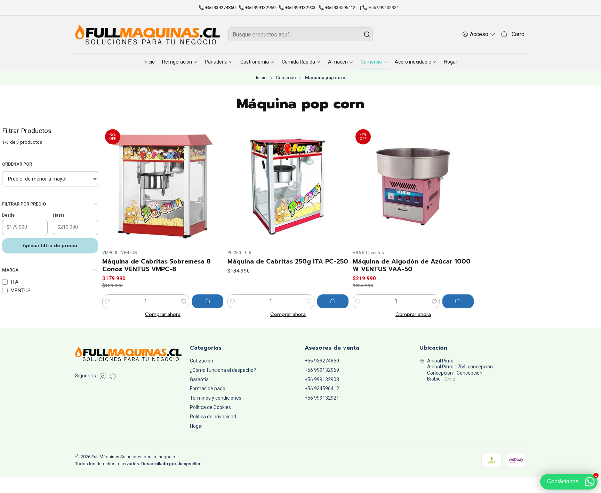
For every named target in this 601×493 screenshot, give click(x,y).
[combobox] (300, 34)
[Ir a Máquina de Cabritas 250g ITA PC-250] (287, 186)
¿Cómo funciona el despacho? (223, 370)
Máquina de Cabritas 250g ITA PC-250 (287, 261)
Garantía (199, 379)
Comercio (286, 77)
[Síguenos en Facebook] (112, 376)
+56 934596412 (322, 388)
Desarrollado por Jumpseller (171, 463)
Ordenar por (17, 164)
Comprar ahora (163, 314)
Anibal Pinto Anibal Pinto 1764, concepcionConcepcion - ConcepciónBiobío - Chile (460, 370)
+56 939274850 (322, 361)
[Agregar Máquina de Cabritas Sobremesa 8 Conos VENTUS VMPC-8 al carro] (207, 301)
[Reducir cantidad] (107, 301)
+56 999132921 (322, 398)
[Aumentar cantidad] (184, 301)
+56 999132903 (322, 379)
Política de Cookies (210, 407)
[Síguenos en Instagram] (102, 376)
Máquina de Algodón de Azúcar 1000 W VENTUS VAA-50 (412, 265)
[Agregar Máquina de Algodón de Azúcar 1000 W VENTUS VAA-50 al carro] (458, 301)
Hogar (196, 426)
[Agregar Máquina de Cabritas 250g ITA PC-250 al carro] (332, 301)
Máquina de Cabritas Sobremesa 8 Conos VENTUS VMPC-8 (156, 265)
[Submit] (367, 34)
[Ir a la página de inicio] (147, 34)
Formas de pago (207, 388)
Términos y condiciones (215, 398)
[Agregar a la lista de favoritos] (215, 187)
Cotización (201, 361)
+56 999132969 (322, 370)
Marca (10, 270)
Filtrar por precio (24, 204)
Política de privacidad (213, 416)
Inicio (261, 77)
